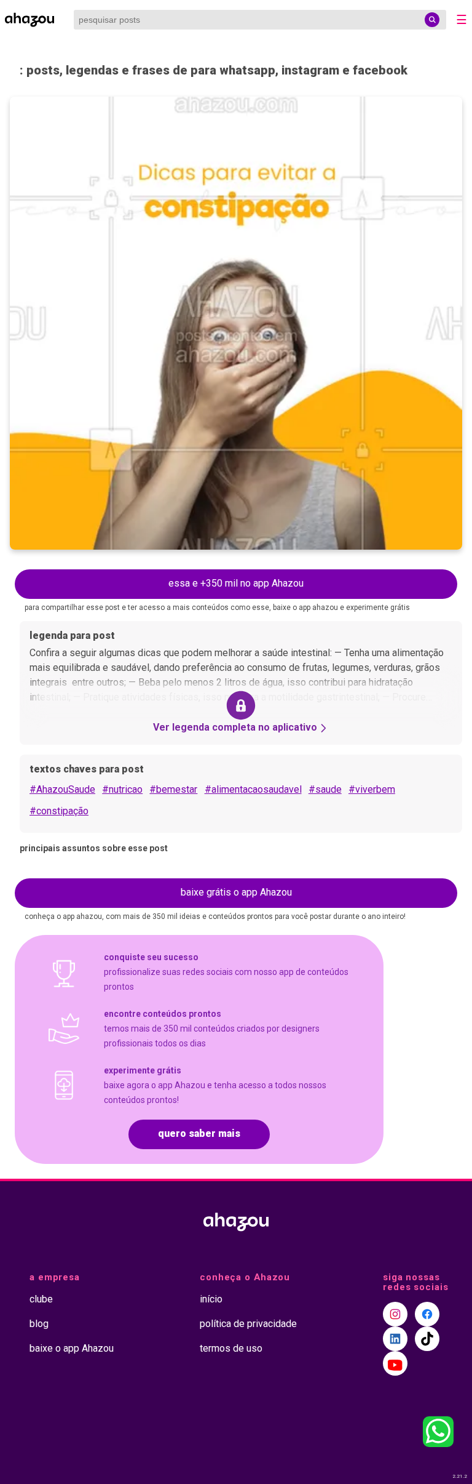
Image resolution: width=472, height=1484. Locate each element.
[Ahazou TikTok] (427, 1338)
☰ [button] (461, 19)
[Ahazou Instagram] (395, 1314)
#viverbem (371, 789)
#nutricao (122, 789)
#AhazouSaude (62, 789)
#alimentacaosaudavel (253, 789)
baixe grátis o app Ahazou (236, 892)
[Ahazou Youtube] (395, 1363)
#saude (325, 789)
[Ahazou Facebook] (427, 1314)
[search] (432, 19)
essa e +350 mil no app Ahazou (236, 583)
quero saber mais (199, 1133)
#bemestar (173, 789)
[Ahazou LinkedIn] (395, 1338)
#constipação (59, 811)
